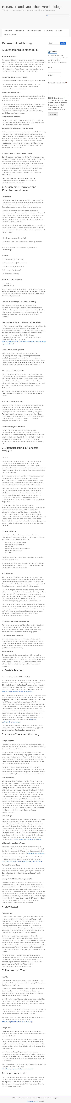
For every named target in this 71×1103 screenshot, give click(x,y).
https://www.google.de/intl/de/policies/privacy (17, 1022)
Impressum (41, 1101)
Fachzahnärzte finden (34, 31)
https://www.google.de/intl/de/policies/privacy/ (17, 1069)
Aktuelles (59, 31)
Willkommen (8, 31)
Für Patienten (48, 31)
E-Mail (50, 75)
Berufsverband (19, 31)
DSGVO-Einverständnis (56, 98)
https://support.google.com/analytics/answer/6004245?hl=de (22, 861)
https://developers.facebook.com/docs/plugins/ (17, 692)
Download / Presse (10, 35)
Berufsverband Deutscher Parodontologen (33, 7)
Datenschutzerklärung (32, 1101)
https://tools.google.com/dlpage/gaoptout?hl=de (25, 839)
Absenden (53, 114)
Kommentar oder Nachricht (57, 83)
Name (50, 67)
